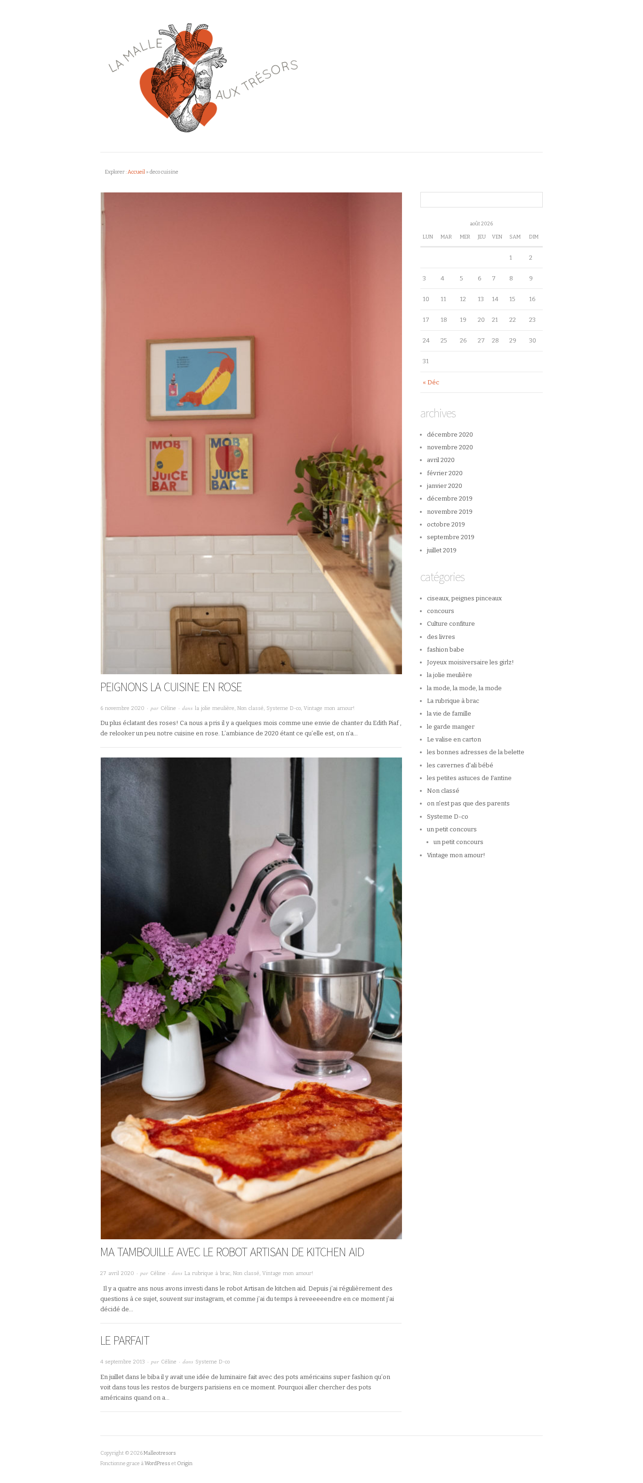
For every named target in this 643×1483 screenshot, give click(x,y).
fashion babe (445, 649)
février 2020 (445, 473)
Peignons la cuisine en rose (171, 686)
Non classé (250, 708)
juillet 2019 (442, 550)
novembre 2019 (450, 511)
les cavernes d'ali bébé (460, 765)
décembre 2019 (450, 498)
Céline (168, 708)
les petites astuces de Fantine (469, 777)
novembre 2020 (450, 447)
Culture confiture (451, 623)
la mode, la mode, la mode (464, 688)
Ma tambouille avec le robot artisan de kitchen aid (232, 1252)
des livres (441, 636)
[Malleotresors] (321, 76)
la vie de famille (449, 713)
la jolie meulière (214, 708)
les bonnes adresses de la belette (475, 752)
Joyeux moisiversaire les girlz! (470, 662)
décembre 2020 (450, 434)
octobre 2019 (446, 524)
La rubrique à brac (207, 1273)
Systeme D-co (283, 708)
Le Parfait (124, 1340)
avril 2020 (441, 459)
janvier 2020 (444, 485)
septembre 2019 (450, 537)
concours (440, 610)
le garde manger (450, 726)
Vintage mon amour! (329, 708)
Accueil (136, 172)
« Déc (431, 382)
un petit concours (452, 829)
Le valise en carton (454, 739)
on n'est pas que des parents (468, 803)
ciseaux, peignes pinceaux (464, 598)
